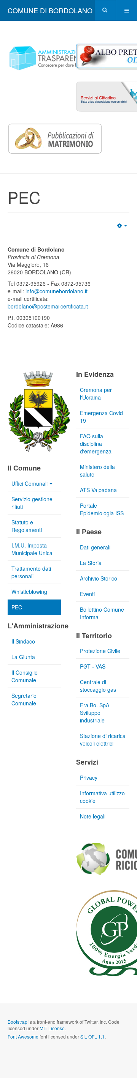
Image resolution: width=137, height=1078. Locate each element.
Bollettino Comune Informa (102, 613)
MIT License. (53, 1028)
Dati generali (95, 547)
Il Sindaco (23, 641)
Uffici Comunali (29, 483)
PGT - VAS (92, 666)
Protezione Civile (100, 651)
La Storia (91, 563)
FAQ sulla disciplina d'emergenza (96, 443)
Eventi (87, 594)
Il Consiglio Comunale (24, 676)
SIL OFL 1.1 (92, 1036)
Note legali (92, 816)
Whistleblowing (29, 591)
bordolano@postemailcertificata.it (48, 306)
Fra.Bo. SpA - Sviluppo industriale (96, 712)
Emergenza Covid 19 (101, 416)
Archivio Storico (98, 578)
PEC (16, 607)
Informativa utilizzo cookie (102, 796)
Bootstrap (17, 1021)
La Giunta (23, 657)
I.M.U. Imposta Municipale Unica (32, 549)
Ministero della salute (97, 470)
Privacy (88, 777)
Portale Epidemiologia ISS (102, 509)
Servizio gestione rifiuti (32, 502)
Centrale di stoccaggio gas (98, 685)
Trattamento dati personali (31, 572)
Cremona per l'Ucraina (96, 393)
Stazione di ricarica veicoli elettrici (103, 739)
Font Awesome (23, 1036)
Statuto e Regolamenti (26, 525)
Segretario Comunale (24, 699)
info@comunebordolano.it (56, 291)
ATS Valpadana (98, 490)
